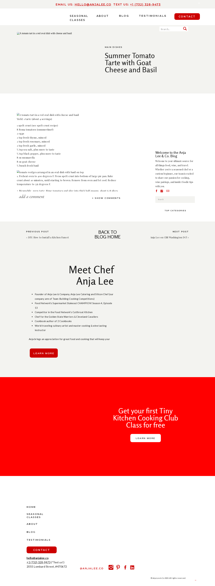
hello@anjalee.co (93, 4)
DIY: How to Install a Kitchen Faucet (48, 237)
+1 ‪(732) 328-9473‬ (145, 4)
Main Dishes (113, 47)
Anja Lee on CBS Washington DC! (168, 237)
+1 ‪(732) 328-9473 (39, 562)
